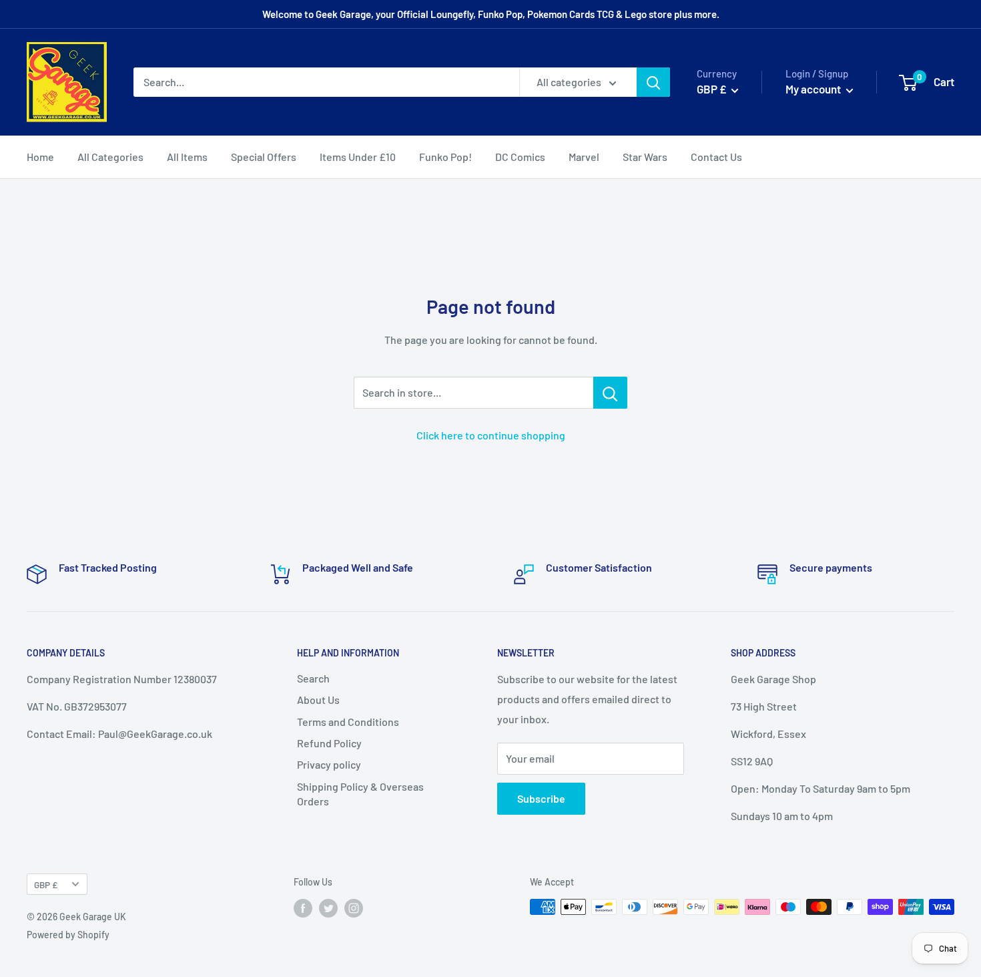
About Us (318, 699)
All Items (187, 156)
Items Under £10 (358, 156)
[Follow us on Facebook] (303, 908)
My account (814, 88)
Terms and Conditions (348, 721)
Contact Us (716, 156)
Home (40, 156)
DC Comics (520, 156)
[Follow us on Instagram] (353, 908)
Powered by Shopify (68, 934)
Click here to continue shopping (490, 435)
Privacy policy (329, 764)
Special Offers (263, 156)
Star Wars (645, 156)
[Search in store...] (610, 393)
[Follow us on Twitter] (328, 908)
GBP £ (45, 884)
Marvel (584, 156)
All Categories (110, 156)
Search (313, 678)
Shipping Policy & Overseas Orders (360, 793)
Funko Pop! (445, 156)
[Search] (653, 82)
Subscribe (541, 798)
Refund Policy (329, 743)
